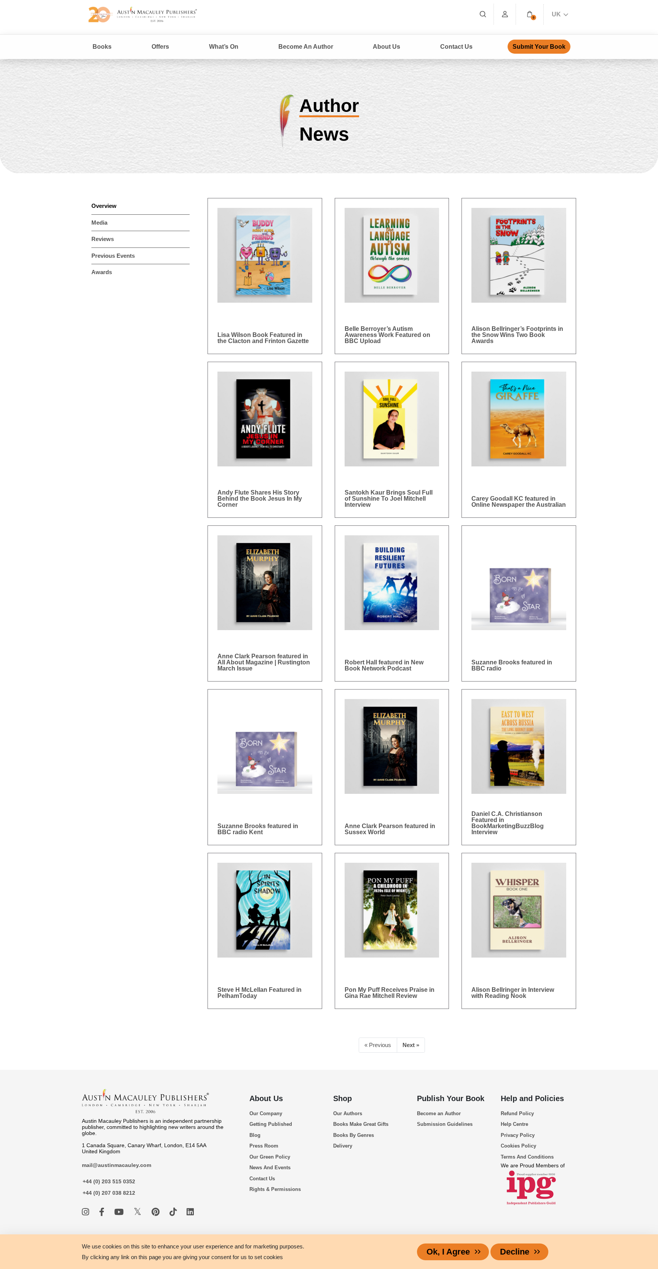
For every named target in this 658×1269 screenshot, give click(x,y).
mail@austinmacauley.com (116, 1165)
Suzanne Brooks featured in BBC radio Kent (257, 829)
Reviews (102, 239)
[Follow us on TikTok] (174, 1212)
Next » (410, 1045)
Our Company (265, 1113)
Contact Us (456, 46)
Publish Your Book (450, 1098)
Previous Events (113, 255)
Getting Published (270, 1124)
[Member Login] (505, 14)
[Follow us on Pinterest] (157, 1212)
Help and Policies (532, 1098)
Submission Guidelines (445, 1124)
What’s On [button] (223, 46)
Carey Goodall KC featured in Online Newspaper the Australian (518, 501)
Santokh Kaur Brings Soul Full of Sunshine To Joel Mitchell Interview (389, 498)
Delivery (342, 1146)
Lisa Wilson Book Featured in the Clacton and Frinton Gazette (263, 338)
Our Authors (347, 1113)
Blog (254, 1135)
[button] (530, 14)
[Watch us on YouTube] (120, 1212)
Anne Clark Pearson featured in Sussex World (390, 829)
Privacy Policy (518, 1135)
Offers (160, 46)
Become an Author (439, 1113)
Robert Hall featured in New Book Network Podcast (384, 665)
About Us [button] (386, 46)
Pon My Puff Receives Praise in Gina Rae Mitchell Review (389, 992)
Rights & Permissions (275, 1189)
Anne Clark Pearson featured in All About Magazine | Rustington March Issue (263, 662)
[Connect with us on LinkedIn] (190, 1212)
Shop (342, 1098)
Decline (514, 1251)
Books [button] (102, 46)
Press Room (263, 1146)
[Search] (483, 14)
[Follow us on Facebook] (103, 1212)
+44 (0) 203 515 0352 (109, 1181)
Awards (101, 272)
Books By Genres (353, 1135)
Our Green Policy (269, 1157)
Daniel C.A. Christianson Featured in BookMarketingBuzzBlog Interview (507, 823)
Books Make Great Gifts (360, 1124)
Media (99, 222)
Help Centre (514, 1124)
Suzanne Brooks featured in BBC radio (511, 665)
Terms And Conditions (527, 1157)
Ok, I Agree (448, 1251)
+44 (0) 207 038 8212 (109, 1193)
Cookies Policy (518, 1146)
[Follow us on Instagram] (86, 1212)
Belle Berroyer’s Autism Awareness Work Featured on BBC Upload (387, 335)
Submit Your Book (539, 46)
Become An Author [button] (305, 46)
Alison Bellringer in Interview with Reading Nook (512, 992)
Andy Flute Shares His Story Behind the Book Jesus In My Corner (259, 498)
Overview (104, 206)
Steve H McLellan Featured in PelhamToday (259, 992)
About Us (266, 1098)
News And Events (270, 1167)
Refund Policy (517, 1113)
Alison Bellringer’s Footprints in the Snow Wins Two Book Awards (517, 335)
